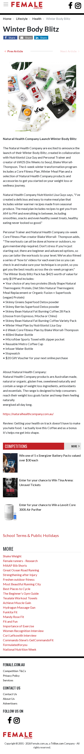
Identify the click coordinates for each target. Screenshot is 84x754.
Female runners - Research (20, 561)
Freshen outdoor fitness (19, 579)
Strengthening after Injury (20, 575)
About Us (9, 698)
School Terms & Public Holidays (31, 535)
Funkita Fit (10, 612)
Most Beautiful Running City (22, 584)
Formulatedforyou (15, 645)
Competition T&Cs (14, 671)
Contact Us (10, 694)
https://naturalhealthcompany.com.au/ (28, 414)
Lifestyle (22, 18)
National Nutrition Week (19, 649)
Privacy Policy (11, 675)
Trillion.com (57, 743)
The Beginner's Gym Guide (21, 593)
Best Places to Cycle (16, 589)
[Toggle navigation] (7, 4)
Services (8, 680)
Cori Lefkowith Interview (19, 635)
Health (36, 18)
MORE (74, 446)
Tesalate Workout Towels (20, 598)
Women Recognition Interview (23, 631)
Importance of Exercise (18, 626)
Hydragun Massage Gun (19, 607)
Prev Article (14, 51)
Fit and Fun (10, 621)
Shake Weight (12, 556)
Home (7, 18)
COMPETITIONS (16, 446)
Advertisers (10, 703)
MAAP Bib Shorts (15, 565)
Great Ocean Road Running (21, 570)
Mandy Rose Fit (13, 617)
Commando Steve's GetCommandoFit (28, 640)
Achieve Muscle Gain (17, 603)
